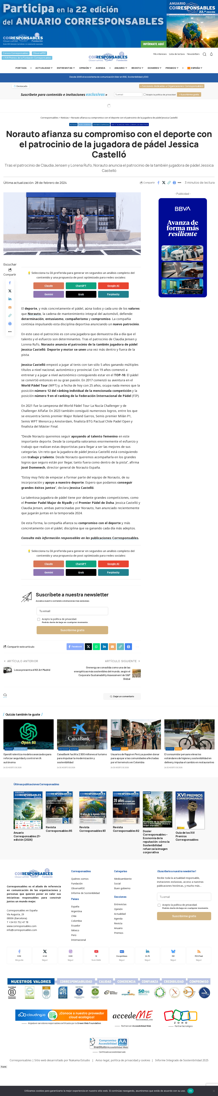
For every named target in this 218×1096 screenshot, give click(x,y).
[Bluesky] (173, 955)
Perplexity (113, 294)
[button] (169, 182)
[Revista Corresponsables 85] (59, 807)
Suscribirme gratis (72, 630)
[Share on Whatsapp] (96, 646)
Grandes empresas (101, 124)
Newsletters (193, 54)
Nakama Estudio (79, 1060)
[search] (204, 54)
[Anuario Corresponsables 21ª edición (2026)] (28, 810)
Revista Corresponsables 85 (59, 829)
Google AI (113, 285)
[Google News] (122, 955)
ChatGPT (81, 285)
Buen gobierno (85, 124)
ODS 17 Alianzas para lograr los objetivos (129, 124)
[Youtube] (96, 955)
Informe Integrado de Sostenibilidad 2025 (181, 1060)
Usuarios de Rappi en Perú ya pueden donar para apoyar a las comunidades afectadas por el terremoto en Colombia (135, 758)
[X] (45, 955)
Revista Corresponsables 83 (92, 829)
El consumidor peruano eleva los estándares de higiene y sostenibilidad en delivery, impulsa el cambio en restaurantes (189, 758)
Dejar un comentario (123, 696)
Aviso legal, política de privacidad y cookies (123, 1060)
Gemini (48, 294)
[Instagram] (70, 955)
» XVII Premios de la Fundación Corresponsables (27, 57)
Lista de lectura (177, 54)
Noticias (73, 124)
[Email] (10, 307)
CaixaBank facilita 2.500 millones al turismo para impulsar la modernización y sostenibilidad (82, 758)
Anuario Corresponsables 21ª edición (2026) (27, 836)
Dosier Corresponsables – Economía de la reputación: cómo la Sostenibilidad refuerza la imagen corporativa (156, 841)
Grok (81, 294)
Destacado (63, 749)
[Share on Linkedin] (10, 299)
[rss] (198, 955)
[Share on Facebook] (158, 182)
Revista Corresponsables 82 (126, 829)
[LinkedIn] (147, 955)
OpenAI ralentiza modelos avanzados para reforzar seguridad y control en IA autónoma (27, 758)
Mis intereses (160, 54)
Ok (190, 1090)
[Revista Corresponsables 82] (126, 807)
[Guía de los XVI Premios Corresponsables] (190, 810)
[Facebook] (19, 955)
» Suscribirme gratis (189, 94)
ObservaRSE (39, 53)
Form (3, 1066)
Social (124, 749)
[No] (213, 1091)
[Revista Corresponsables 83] (92, 807)
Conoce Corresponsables (15, 53)
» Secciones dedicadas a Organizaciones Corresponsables (171, 86)
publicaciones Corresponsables (114, 538)
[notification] (211, 54)
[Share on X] (163, 182)
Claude (48, 285)
